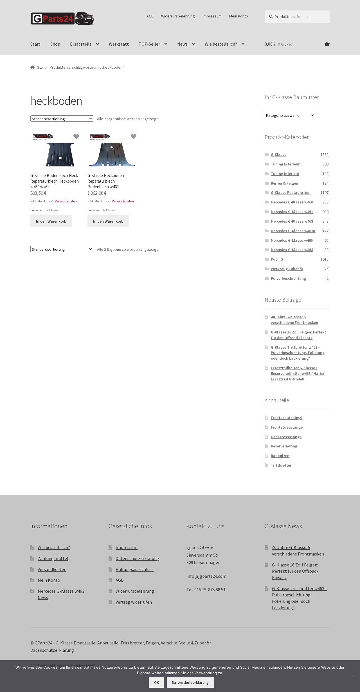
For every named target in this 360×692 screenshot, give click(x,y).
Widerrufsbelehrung (178, 16)
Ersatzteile (81, 44)
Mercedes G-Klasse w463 (292, 221)
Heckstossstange (286, 436)
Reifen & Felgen (284, 183)
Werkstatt (119, 44)
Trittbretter (281, 465)
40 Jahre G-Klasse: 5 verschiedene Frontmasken (294, 319)
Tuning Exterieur (285, 164)
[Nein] (353, 676)
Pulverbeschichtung (288, 278)
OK (156, 682)
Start (35, 44)
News (182, 44)
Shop (55, 44)
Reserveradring (284, 446)
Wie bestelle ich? (221, 44)
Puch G (277, 259)
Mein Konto (238, 16)
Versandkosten (66, 201)
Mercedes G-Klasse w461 (292, 211)
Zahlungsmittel (53, 558)
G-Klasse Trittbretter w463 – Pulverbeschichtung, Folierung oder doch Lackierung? (298, 353)
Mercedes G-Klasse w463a (293, 230)
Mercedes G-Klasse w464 (292, 249)
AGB (150, 16)
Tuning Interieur (285, 173)
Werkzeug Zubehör (287, 268)
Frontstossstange (287, 427)
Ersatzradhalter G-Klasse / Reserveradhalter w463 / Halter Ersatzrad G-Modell (298, 373)
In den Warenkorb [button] (51, 221)
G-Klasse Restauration (290, 192)
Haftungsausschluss (135, 569)
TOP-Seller (149, 44)
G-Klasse (278, 154)
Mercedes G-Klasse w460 (292, 202)
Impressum (212, 16)
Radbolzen (280, 455)
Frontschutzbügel (286, 417)
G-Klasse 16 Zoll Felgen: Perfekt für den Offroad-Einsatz (298, 335)
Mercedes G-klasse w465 (292, 240)
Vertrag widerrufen (134, 602)
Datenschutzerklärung (137, 558)
